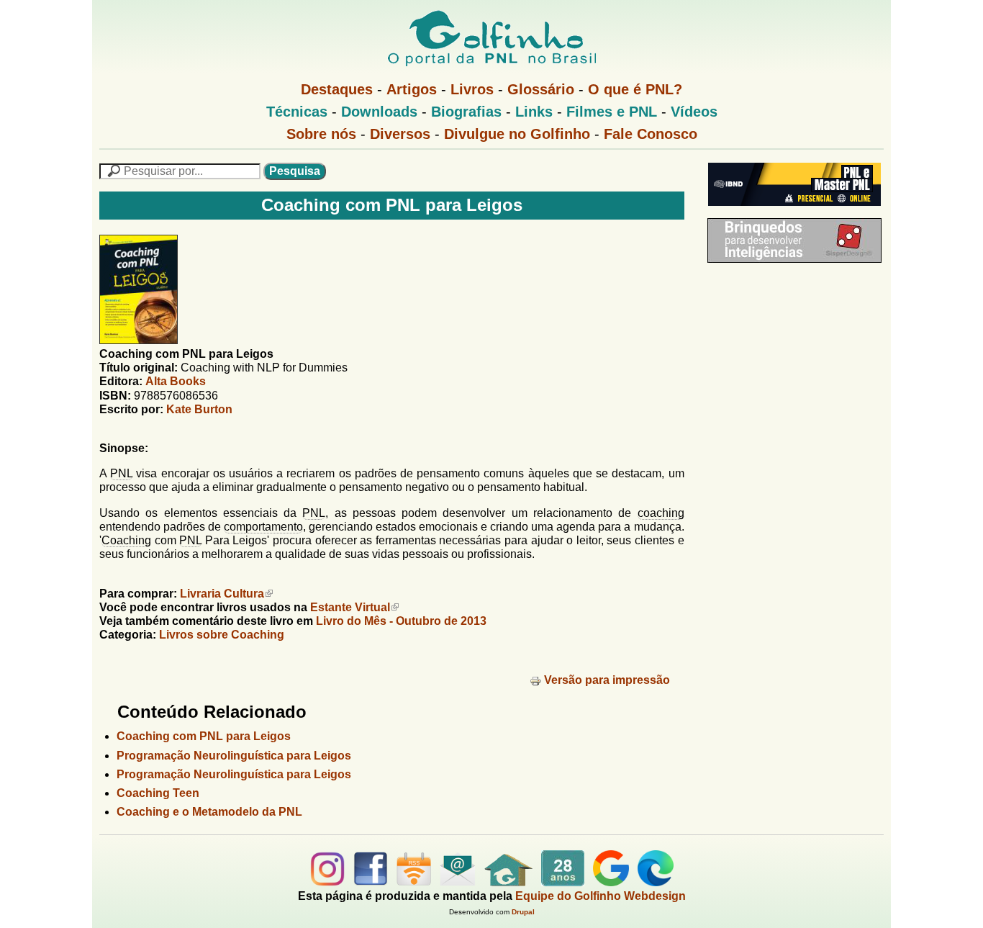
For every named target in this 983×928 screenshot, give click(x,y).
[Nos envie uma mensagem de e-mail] (458, 882)
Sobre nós (321, 134)
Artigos (411, 89)
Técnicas (296, 112)
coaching (661, 513)
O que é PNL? (635, 89)
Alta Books (175, 381)
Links (534, 112)
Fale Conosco (650, 134)
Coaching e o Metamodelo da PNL (209, 812)
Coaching (126, 540)
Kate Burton (199, 409)
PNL (121, 473)
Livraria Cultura (222, 593)
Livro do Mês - (401, 621)
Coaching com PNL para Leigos (204, 736)
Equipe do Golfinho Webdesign (600, 896)
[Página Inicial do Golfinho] (508, 882)
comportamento (263, 527)
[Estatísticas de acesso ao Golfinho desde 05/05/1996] (562, 882)
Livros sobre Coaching (221, 635)
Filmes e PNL (611, 112)
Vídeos (694, 112)
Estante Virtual (350, 607)
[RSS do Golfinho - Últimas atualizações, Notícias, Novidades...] (414, 882)
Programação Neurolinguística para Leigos (234, 755)
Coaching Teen (158, 793)
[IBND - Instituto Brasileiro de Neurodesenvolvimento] (791, 211)
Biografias (466, 112)
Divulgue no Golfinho (517, 134)
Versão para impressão (607, 680)
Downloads (379, 112)
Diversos (400, 134)
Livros (472, 89)
